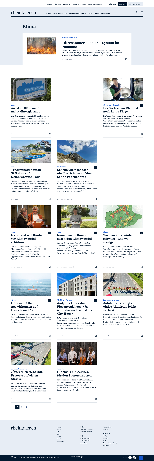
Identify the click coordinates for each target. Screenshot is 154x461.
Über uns (58, 4)
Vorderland (83, 443)
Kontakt (105, 438)
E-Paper (49, 4)
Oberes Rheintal (85, 440)
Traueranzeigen (94, 13)
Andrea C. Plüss (110, 267)
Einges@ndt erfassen (95, 4)
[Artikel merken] (126, 59)
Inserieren (66, 4)
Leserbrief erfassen (79, 4)
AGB (104, 440)
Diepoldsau (117, 105)
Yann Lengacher (18, 267)
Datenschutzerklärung (110, 443)
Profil (81, 427)
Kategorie (60, 427)
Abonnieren (122, 4)
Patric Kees (109, 134)
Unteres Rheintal (85, 438)
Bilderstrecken (74, 13)
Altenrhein (107, 105)
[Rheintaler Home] (23, 12)
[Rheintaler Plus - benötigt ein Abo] (141, 105)
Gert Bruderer (63, 336)
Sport (55, 13)
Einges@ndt (105, 13)
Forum (83, 13)
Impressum (40, 457)
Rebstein (60, 369)
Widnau (69, 300)
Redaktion (106, 433)
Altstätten (61, 300)
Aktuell (48, 13)
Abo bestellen (107, 427)
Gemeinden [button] (136, 4)
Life (66, 13)
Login (114, 4)
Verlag (105, 436)
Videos (60, 13)
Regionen (83, 436)
